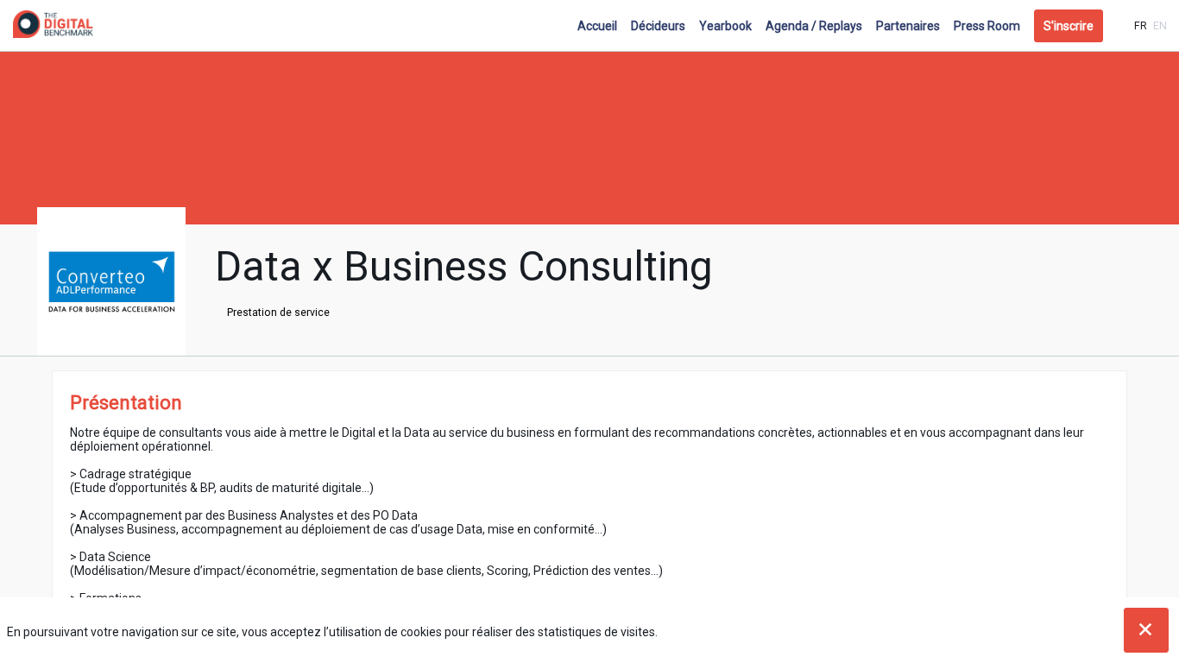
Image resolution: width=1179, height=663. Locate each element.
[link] (597, 26)
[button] (1068, 25)
